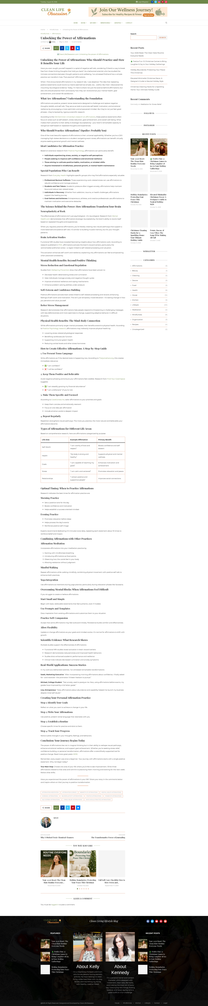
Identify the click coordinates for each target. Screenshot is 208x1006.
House (83, 23)
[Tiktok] (166, 2)
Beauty (149, 271)
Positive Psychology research (54, 328)
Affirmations (149, 266)
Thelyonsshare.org (106, 358)
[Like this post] (57, 48)
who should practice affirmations (98, 799)
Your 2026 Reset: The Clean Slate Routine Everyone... (54, 881)
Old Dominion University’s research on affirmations (74, 117)
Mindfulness (105, 23)
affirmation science (69, 792)
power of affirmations (113, 796)
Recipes (149, 324)
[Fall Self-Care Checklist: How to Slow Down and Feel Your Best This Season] (111, 863)
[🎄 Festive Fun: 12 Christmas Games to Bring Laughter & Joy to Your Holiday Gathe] (158, 147)
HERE (75, 754)
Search (133, 34)
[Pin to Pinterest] (72, 48)
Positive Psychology (76, 151)
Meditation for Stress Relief (151, 104)
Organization (149, 319)
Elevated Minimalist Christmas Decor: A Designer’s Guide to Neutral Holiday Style (158, 199)
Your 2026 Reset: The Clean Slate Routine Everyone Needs (138, 162)
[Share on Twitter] (67, 48)
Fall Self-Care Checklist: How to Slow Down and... (111, 881)
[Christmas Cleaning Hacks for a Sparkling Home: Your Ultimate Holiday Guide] (139, 218)
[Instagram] (159, 2)
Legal (165, 1003)
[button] (43, 870)
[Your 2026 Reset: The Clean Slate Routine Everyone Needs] (54, 863)
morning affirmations (50, 796)
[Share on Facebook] (62, 48)
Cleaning (149, 276)
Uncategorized (149, 329)
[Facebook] (152, 2)
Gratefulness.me (57, 400)
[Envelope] (165, 921)
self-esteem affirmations (51, 799)
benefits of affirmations (89, 792)
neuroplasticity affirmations (72, 796)
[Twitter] (155, 2)
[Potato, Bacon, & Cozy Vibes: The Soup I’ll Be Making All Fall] (158, 218)
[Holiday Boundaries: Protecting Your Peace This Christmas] (83, 863)
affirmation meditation (50, 792)
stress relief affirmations (73, 799)
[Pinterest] (162, 2)
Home (76, 23)
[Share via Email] (78, 48)
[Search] (166, 23)
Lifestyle (117, 23)
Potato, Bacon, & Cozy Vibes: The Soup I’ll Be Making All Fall (158, 234)
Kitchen (93, 23)
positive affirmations (93, 796)
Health (149, 290)
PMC (60, 245)
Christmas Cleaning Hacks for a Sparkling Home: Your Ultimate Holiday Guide (139, 235)
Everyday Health (59, 175)
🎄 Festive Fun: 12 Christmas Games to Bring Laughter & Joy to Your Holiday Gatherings (158, 164)
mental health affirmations (111, 792)
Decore (149, 280)
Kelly (56, 818)
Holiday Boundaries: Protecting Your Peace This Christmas (83, 881)
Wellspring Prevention (60, 270)
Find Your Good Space (116, 379)
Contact (129, 23)
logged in (55, 905)
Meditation (149, 310)
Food (149, 285)
